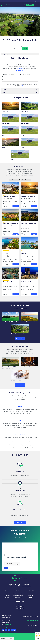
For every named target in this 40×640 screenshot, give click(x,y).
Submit (6, 567)
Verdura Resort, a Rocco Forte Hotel (8, 252)
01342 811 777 (22, 5)
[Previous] (3, 188)
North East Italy (6, 123)
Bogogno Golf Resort (16, 380)
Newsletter (31, 1)
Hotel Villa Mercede (25, 366)
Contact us (29, 4)
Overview (5, 54)
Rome (5, 198)
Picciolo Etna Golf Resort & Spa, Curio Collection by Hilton (10, 224)
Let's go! (25, 48)
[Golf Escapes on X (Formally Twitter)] (9, 630)
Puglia (3, 135)
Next (35, 298)
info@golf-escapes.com (9, 627)
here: (35, 448)
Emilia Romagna (24, 111)
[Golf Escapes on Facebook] (12, 630)
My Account (37, 1)
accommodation (20, 68)
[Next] (18, 188)
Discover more (20, 338)
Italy (11, 198)
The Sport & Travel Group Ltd (32, 620)
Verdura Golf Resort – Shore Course (10, 258)
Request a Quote (20, 522)
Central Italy (5, 111)
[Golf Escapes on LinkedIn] (3, 630)
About (4, 89)
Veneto (13, 159)
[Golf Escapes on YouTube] (14, 630)
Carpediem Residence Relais (9, 196)
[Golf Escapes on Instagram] (6, 630)
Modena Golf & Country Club (18, 333)
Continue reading (19, 70)
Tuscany (22, 147)
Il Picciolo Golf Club (7, 228)
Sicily (3, 147)
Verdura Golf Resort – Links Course (10, 256)
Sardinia (22, 135)
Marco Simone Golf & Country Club (10, 200)
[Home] (14, 43)
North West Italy (25, 123)
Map (3, 92)
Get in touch (22, 85)
